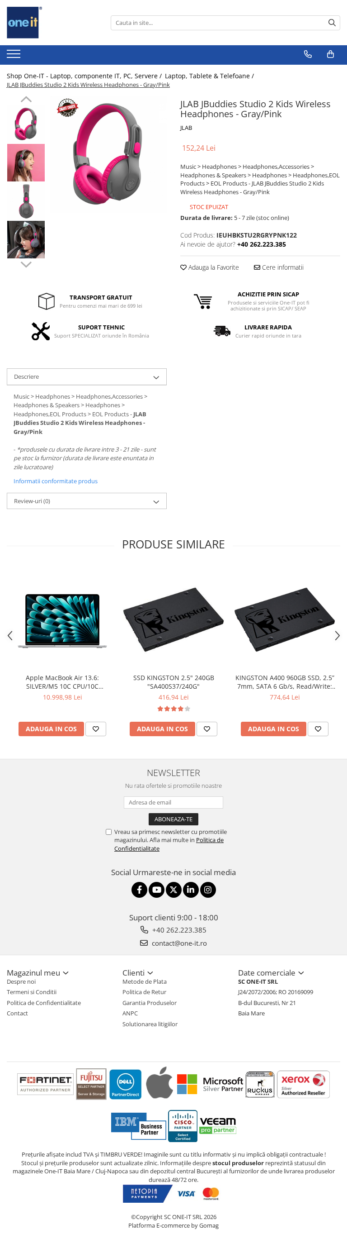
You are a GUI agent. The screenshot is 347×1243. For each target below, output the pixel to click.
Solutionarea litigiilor (150, 1024)
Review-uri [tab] (32, 501)
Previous (26, 100)
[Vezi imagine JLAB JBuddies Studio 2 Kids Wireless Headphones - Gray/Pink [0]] (26, 124)
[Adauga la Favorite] (95, 729)
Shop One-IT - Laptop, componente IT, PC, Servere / (85, 75)
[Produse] (15, 56)
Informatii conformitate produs (56, 481)
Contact (17, 1013)
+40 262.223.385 (178, 929)
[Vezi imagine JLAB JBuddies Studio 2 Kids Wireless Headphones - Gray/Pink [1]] (26, 162)
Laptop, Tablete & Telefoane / (210, 75)
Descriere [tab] (26, 376)
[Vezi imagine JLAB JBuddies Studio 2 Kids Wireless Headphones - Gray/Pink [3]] (26, 239)
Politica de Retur (144, 992)
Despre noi (21, 981)
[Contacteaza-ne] (308, 54)
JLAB (186, 128)
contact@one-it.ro (178, 943)
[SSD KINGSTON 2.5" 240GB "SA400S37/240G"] (173, 618)
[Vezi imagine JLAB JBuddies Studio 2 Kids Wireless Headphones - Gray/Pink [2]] (26, 201)
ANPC (130, 1013)
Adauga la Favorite (213, 267)
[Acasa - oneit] (52, 22)
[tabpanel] (108, 154)
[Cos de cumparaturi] (330, 54)
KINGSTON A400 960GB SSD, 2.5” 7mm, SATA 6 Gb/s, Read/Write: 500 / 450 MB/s (284, 682)
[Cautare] (332, 22)
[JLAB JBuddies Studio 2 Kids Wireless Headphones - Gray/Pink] (108, 154)
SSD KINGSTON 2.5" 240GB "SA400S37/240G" (173, 682)
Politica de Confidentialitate (44, 1003)
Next (26, 263)
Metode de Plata (144, 981)
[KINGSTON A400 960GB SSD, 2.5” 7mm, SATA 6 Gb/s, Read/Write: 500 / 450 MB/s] (285, 618)
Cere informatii (282, 267)
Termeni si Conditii (31, 992)
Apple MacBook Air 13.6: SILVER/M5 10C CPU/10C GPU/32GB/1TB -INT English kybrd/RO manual (62, 682)
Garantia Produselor (149, 1003)
